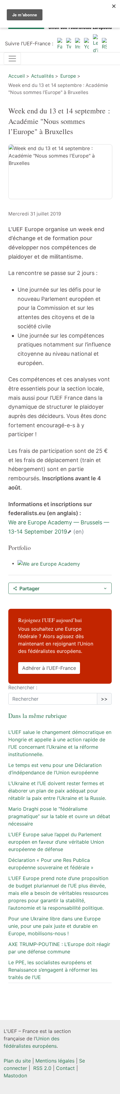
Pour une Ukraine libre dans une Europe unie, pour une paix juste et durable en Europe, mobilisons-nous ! (54, 926)
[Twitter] (68, 43)
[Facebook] (59, 43)
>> (104, 699)
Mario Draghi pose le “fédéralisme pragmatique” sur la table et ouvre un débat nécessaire (59, 816)
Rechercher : (22, 687)
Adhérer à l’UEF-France (49, 668)
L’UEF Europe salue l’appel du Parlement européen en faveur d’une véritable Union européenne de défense (56, 841)
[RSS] (104, 43)
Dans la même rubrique (37, 715)
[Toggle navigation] (12, 58)
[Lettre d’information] (95, 43)
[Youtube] (86, 43)
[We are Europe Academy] (49, 563)
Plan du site (17, 1061)
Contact (65, 1068)
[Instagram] (77, 43)
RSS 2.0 (41, 1068)
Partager (29, 588)
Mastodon (15, 1075)
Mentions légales (54, 1061)
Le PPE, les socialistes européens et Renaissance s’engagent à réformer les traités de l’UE (53, 969)
